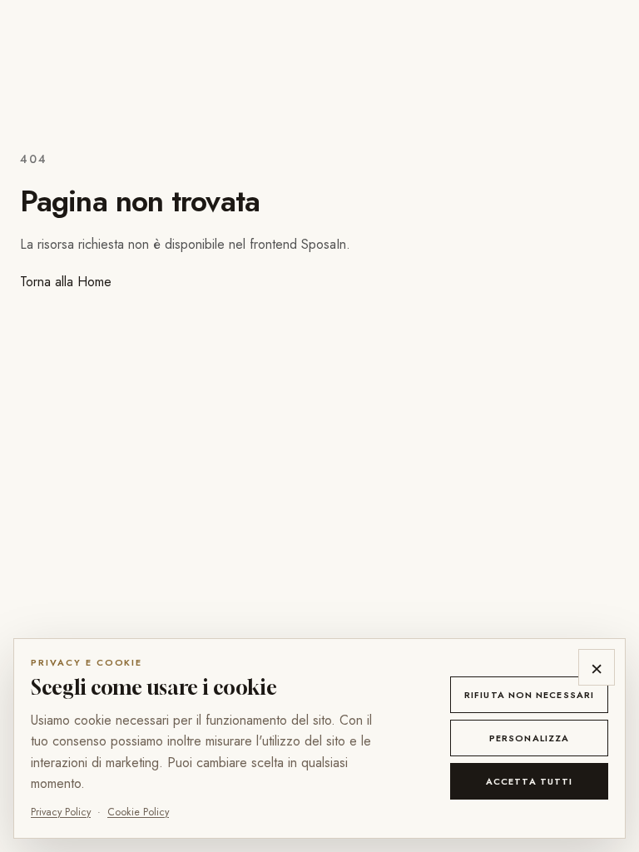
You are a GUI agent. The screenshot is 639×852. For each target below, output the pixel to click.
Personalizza (529, 738)
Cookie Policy (138, 812)
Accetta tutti (529, 781)
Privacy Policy (61, 812)
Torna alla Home (65, 281)
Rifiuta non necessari (529, 694)
